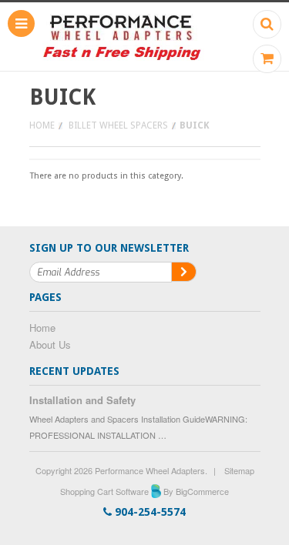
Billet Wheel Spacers (118, 125)
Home (42, 125)
